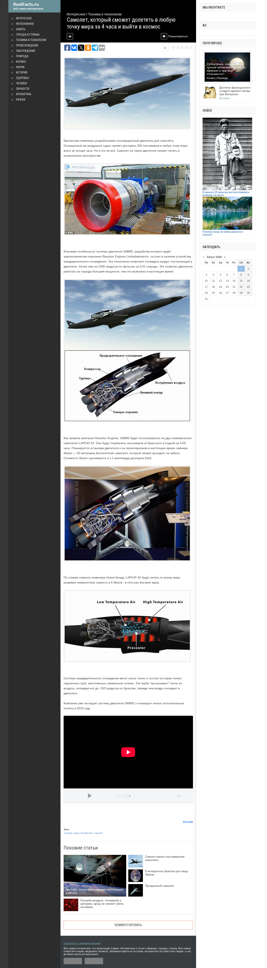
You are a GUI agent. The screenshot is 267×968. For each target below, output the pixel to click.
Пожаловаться (178, 36)
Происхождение (27, 45)
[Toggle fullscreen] (178, 795)
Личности (22, 88)
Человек (21, 83)
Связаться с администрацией (82, 943)
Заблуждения (25, 50)
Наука (20, 67)
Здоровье (22, 78)
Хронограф (23, 94)
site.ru (34, 6)
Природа (22, 56)
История (21, 72)
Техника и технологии (31, 40)
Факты (20, 29)
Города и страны (27, 34)
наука (76, 833)
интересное (87, 833)
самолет (98, 833)
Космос (21, 61)
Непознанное (25, 23)
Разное (21, 99)
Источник (188, 821)
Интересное (24, 18)
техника (68, 833)
